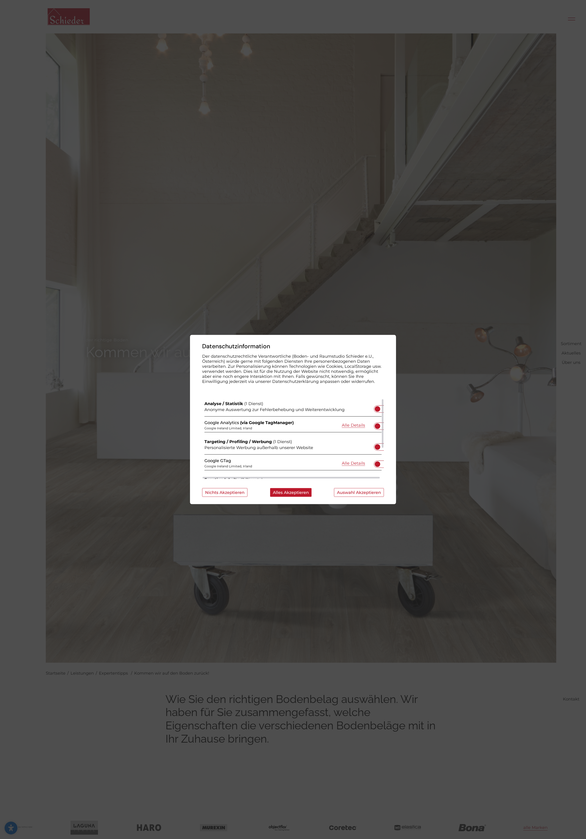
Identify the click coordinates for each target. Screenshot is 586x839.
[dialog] (293, 419)
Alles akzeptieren (291, 492)
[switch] (377, 407)
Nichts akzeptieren (224, 492)
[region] (293, 439)
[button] (377, 409)
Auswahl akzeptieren (359, 492)
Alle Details (353, 425)
